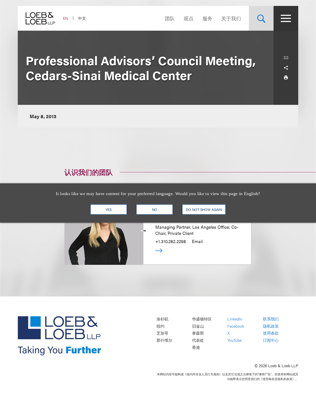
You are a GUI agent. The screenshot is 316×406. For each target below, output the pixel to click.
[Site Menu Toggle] (286, 18)
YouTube (234, 340)
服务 (207, 18)
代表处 (198, 340)
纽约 (160, 326)
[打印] (286, 78)
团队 (170, 18)
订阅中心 (271, 340)
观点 (189, 18)
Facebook (235, 326)
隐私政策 (271, 326)
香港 (196, 347)
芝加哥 (162, 333)
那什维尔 (164, 340)
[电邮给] (286, 58)
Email (197, 241)
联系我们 (271, 319)
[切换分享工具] (286, 68)
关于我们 (231, 18)
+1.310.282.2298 (170, 241)
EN (65, 18)
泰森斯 (198, 333)
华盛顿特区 (202, 319)
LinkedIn (234, 319)
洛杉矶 (162, 319)
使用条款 (271, 333)
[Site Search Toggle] (261, 18)
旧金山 (198, 326)
